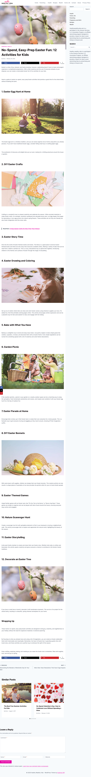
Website (47, 757)
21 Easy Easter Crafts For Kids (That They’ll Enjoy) (25, 228)
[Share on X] (1, 390)
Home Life (67, 2)
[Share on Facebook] (1, 387)
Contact (74, 2)
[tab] (33, 718)
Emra (4, 58)
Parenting (4, 46)
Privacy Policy (86, 2)
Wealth (61, 2)
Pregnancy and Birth (75, 20)
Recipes (55, 2)
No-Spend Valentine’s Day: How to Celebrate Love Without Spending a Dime (48, 708)
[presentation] (16, 693)
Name (3, 757)
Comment (4, 738)
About (79, 2)
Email (25, 757)
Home (36, 2)
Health (50, 2)
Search (72, 6)
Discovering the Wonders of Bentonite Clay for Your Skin (14, 667)
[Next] (61, 700)
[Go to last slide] (4, 700)
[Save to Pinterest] (1, 393)
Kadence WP (61, 772)
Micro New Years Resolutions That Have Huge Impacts (49, 666)
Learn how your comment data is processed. (35, 766)
